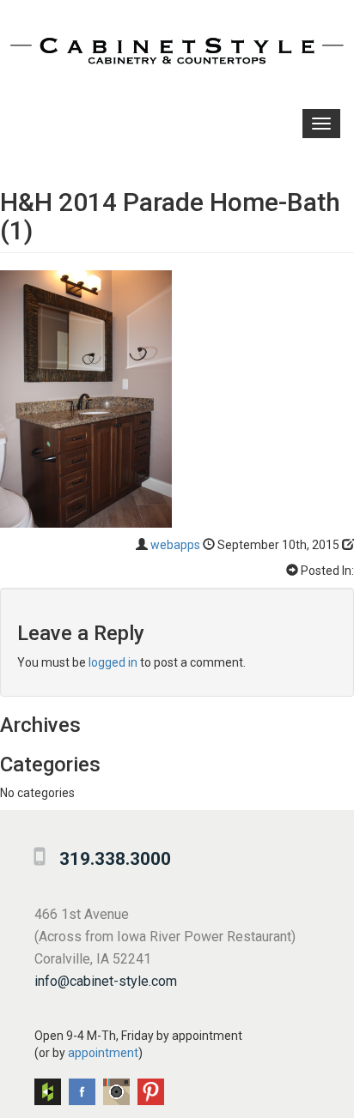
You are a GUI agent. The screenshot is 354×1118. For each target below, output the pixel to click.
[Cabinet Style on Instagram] (116, 1092)
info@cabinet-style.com (105, 981)
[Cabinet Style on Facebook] (82, 1092)
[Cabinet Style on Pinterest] (150, 1092)
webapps (175, 545)
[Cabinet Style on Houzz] (47, 1092)
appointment (103, 1053)
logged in (112, 662)
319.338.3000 (115, 859)
